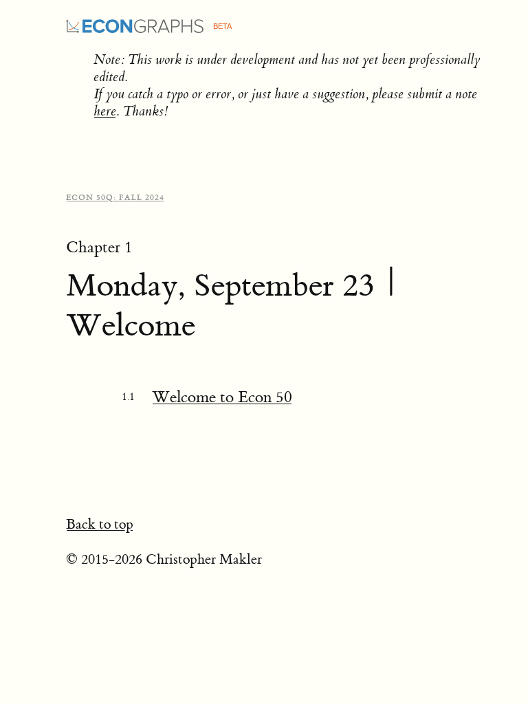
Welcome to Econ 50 (222, 397)
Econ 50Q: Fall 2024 (115, 197)
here (105, 111)
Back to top (99, 524)
